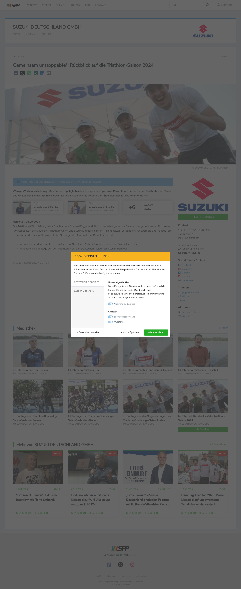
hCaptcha (118, 321)
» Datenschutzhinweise (88, 332)
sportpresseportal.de (124, 316)
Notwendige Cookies (86, 282)
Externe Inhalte (84, 291)
